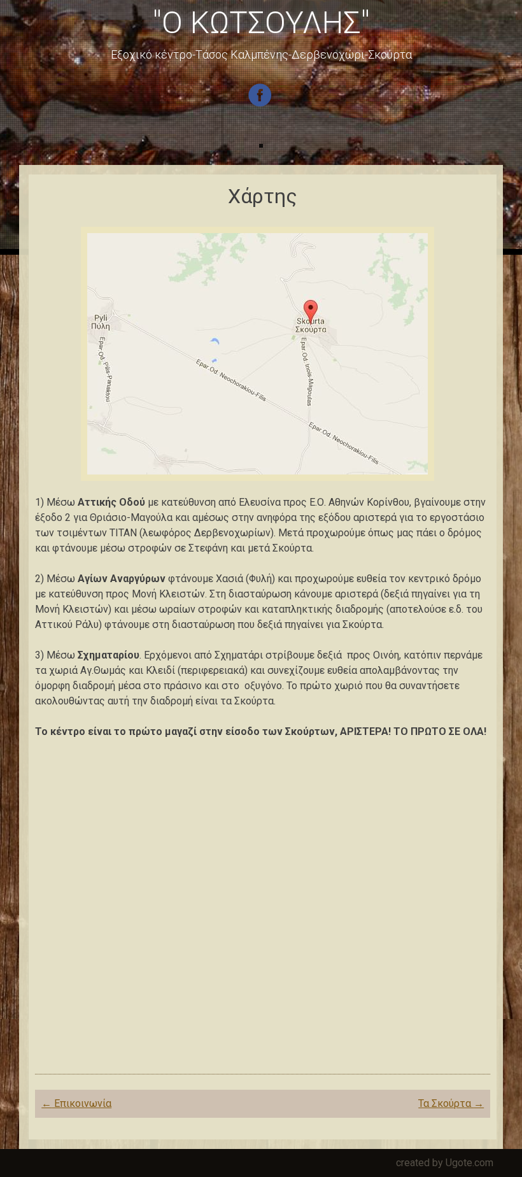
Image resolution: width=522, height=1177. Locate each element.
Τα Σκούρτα (451, 1103)
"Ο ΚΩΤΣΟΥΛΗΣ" (261, 22)
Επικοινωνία (76, 1103)
